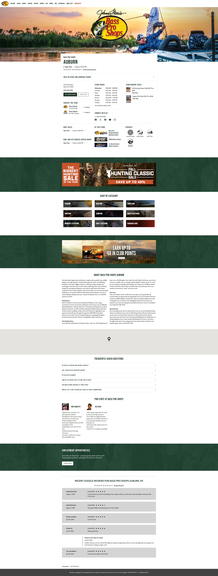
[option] (109, 174)
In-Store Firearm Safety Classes (114, 145)
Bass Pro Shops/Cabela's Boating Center (114, 133)
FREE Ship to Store (115, 139)
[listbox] (109, 174)
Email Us (87, 107)
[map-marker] (109, 339)
